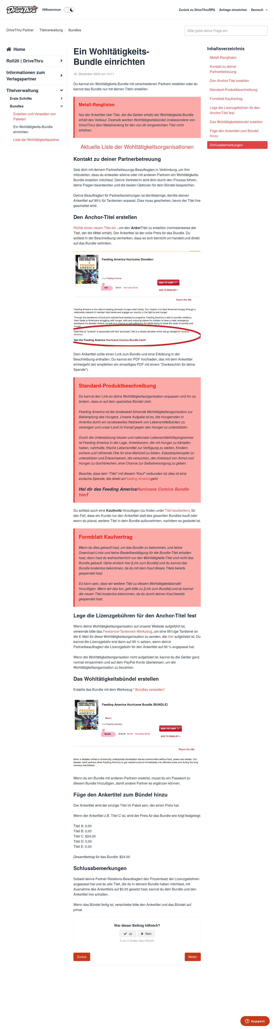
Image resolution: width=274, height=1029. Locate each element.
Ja (130, 933)
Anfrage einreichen (233, 10)
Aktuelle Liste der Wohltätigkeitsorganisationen (137, 146)
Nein (148, 933)
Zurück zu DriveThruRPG (197, 10)
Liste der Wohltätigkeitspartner (36, 139)
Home (19, 49)
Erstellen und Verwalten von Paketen (34, 116)
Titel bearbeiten (177, 510)
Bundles (74, 29)
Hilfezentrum (51, 9)
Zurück (81, 957)
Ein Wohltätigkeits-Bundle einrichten (33, 129)
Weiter (192, 957)
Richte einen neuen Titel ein (95, 227)
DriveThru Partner (20, 29)
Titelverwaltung (51, 29)
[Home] (22, 9)
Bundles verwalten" (150, 689)
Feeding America (138, 478)
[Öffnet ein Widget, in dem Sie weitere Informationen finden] (255, 1021)
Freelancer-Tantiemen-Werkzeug (127, 631)
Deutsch (257, 10)
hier (171, 636)
